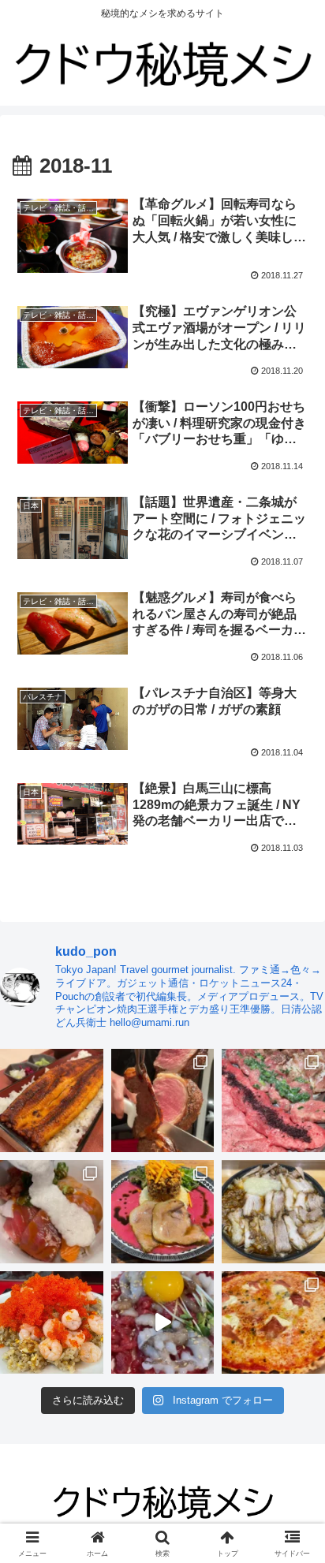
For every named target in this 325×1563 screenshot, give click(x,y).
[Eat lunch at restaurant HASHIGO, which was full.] (51, 1211)
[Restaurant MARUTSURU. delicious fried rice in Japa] (51, 1323)
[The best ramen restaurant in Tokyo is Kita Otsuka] (273, 1211)
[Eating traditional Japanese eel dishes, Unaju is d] (51, 1100)
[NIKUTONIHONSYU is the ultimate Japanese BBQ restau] (273, 1100)
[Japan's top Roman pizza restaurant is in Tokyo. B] (273, 1323)
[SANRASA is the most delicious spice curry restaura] (163, 1211)
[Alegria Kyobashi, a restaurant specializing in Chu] (163, 1100)
